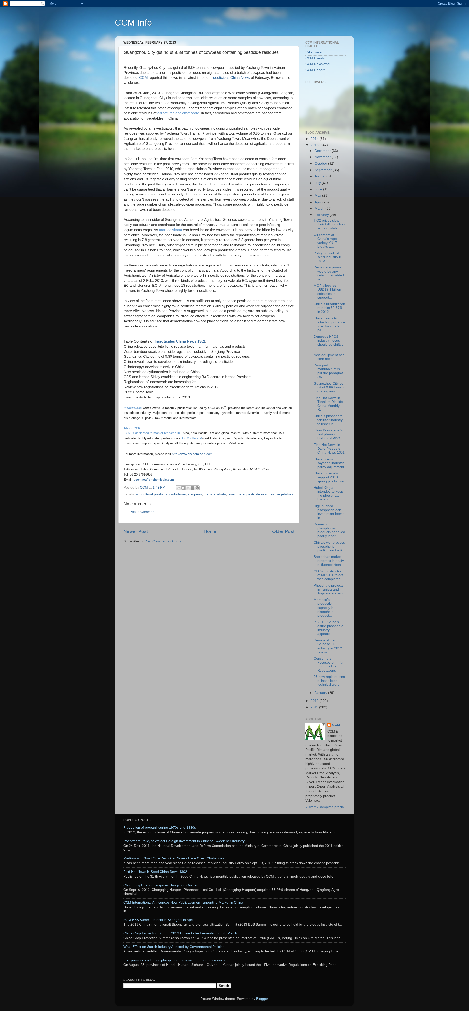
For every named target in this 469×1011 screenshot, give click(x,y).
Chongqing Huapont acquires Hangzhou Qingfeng (162, 885)
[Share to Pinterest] (197, 487)
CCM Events (315, 58)
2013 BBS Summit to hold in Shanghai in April (158, 920)
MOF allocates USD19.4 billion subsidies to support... (327, 291)
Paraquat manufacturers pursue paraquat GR (328, 371)
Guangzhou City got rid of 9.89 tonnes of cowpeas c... (329, 387)
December (323, 151)
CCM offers (190, 438)
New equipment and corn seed (329, 357)
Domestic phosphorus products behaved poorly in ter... (329, 530)
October (321, 163)
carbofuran (177, 494)
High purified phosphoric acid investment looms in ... (329, 512)
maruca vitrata (170, 230)
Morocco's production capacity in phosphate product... (324, 607)
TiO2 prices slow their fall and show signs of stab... (329, 224)
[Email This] (178, 487)
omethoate (236, 494)
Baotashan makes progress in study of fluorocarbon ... (329, 560)
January (321, 692)
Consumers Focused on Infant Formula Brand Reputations (329, 664)
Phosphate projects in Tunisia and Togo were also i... (330, 589)
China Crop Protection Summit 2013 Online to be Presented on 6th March (180, 933)
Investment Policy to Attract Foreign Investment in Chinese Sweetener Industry (184, 841)
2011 (315, 707)
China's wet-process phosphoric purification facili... (329, 546)
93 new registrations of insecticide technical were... (329, 680)
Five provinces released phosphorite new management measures (174, 960)
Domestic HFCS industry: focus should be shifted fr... (329, 342)
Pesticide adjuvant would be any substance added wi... (329, 273)
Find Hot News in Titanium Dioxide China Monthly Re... (328, 404)
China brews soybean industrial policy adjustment (329, 463)
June (319, 189)
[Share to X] (187, 487)
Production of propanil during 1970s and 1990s (159, 827)
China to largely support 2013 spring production (329, 477)
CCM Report (315, 70)
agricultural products (151, 494)
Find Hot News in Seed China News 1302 (155, 872)
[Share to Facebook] (192, 487)
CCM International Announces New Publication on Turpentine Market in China (183, 902)
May (318, 195)
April (318, 202)
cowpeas (195, 494)
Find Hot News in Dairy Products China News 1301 (329, 448)
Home (210, 531)
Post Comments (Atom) (163, 541)
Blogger (262, 999)
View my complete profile (324, 807)
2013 (315, 145)
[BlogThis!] (183, 487)
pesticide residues (260, 494)
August (320, 176)
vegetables (284, 494)
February (322, 215)
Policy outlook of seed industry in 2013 (328, 257)
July (318, 183)
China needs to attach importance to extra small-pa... (329, 324)
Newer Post (135, 531)
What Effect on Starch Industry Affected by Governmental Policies (173, 947)
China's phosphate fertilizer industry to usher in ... (328, 420)
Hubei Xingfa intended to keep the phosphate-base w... (328, 493)
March (320, 208)
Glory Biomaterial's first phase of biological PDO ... (329, 434)
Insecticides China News (230, 78)
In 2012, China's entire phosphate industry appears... (328, 628)
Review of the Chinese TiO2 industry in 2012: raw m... (328, 646)
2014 (315, 139)
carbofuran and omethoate (177, 113)
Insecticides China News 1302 (180, 341)
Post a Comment (143, 512)
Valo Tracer (314, 52)
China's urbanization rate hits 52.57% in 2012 (329, 308)
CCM (143, 78)
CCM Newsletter (317, 64)
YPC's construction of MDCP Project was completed (328, 575)
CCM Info (133, 23)
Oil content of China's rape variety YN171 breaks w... (326, 241)
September (324, 170)
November (323, 157)
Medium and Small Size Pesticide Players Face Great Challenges (173, 858)
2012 (315, 701)
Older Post (283, 531)
